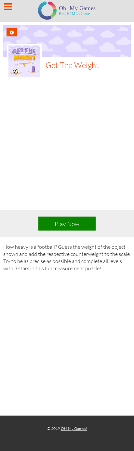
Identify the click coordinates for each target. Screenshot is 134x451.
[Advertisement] (67, 149)
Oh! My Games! (74, 428)
